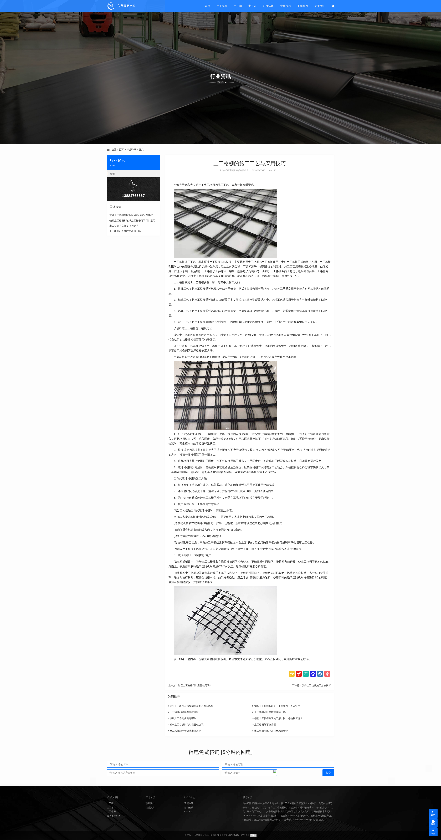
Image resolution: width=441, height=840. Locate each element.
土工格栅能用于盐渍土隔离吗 (185, 730)
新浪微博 (299, 674)
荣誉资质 (285, 5)
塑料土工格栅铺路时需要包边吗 (186, 724)
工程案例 (302, 5)
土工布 (252, 5)
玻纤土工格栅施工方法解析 (316, 685)
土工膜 (238, 5)
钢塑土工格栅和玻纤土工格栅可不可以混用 (277, 706)
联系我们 (150, 803)
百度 (313, 674)
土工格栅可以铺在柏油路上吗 (270, 712)
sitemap (188, 811)
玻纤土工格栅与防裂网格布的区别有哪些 (191, 706)
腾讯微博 (306, 674)
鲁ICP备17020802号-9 (238, 835)
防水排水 (268, 5)
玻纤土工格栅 (182, 334)
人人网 (320, 674)
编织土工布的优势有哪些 (182, 718)
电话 (433, 815)
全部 (112, 173)
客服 (433, 824)
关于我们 (319, 5)
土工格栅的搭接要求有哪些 (184, 712)
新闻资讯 (188, 807)
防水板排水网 (113, 815)
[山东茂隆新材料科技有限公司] (121, 6)
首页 (207, 5)
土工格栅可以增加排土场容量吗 (271, 730)
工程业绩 (188, 803)
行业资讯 (131, 149)
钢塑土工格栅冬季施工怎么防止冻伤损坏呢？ (278, 718)
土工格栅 (222, 5)
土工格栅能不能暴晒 (265, 724)
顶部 (433, 833)
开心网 (327, 674)
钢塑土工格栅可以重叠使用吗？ (195, 685)
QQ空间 (292, 674)
